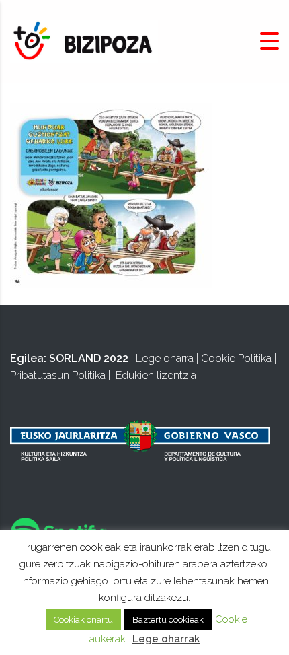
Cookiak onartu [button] (83, 620)
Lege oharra (165, 358)
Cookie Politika (236, 358)
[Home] (84, 40)
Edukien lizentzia (156, 375)
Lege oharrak (166, 639)
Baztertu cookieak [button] (168, 620)
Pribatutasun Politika (58, 375)
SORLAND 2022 (88, 358)
